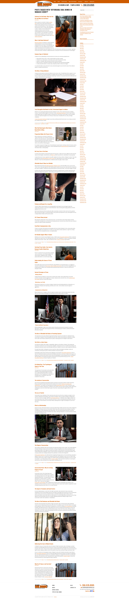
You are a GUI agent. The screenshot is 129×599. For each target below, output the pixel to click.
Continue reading (48, 576)
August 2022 (82, 123)
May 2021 (82, 149)
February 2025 (82, 72)
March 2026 (82, 51)
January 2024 (82, 94)
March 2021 (82, 152)
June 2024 (82, 86)
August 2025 (82, 62)
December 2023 (83, 96)
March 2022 (82, 132)
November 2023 (83, 98)
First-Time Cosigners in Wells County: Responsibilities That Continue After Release (85, 17)
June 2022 (82, 127)
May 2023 (82, 108)
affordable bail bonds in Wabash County (66, 122)
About (59, 1)
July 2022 (81, 125)
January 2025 (82, 74)
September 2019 (83, 183)
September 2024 (83, 81)
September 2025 (83, 60)
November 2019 (83, 180)
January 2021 (82, 156)
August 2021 (82, 144)
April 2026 (82, 50)
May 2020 (82, 169)
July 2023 (81, 104)
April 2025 (82, 69)
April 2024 (82, 89)
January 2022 (82, 135)
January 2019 (82, 197)
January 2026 (82, 55)
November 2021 (83, 139)
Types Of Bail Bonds (72, 1)
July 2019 (81, 187)
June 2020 (82, 168)
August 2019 (82, 185)
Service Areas (64, 1)
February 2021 (82, 154)
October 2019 (82, 181)
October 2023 (82, 99)
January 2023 (82, 115)
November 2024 (83, 77)
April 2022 (82, 130)
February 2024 (82, 93)
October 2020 (82, 161)
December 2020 (83, 157)
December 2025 (83, 57)
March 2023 (82, 111)
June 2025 (82, 65)
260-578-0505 (88, 4)
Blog (71, 585)
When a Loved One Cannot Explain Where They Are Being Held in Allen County (86, 25)
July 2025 (81, 63)
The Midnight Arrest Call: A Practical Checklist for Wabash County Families (86, 33)
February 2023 (82, 113)
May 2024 (82, 87)
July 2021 (81, 146)
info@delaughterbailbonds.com (88, 587)
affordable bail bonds (50, 462)
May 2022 (82, 128)
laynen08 (47, 123)
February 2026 (82, 53)
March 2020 (82, 173)
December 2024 (83, 75)
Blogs (42, 122)
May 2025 (82, 67)
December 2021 (83, 137)
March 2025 (82, 70)
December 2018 (83, 199)
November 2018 (83, 200)
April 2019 (82, 192)
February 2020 (82, 175)
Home (55, 1)
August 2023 (82, 103)
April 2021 (82, 151)
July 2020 (81, 166)
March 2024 (82, 91)
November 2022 (83, 118)
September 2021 (83, 142)
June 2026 (82, 46)
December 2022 (83, 116)
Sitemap (55, 596)
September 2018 (83, 202)
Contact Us (92, 1)
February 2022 (82, 134)
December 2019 (83, 178)
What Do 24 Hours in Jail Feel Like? (43, 564)
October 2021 (82, 140)
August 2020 (82, 164)
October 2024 (82, 79)
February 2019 (82, 195)
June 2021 (82, 147)
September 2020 (83, 163)
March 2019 (82, 193)
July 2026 (81, 45)
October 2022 (82, 120)
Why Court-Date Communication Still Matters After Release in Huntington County (86, 29)
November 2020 (83, 159)
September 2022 (83, 122)
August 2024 (82, 82)
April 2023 (82, 110)
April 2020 (82, 171)
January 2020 (82, 176)
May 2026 (82, 48)
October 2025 (82, 58)
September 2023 (83, 101)
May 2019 (82, 190)
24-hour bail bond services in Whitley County (53, 122)
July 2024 (81, 84)
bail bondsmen (61, 360)
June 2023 (82, 106)
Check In (86, 1)
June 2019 (82, 188)
